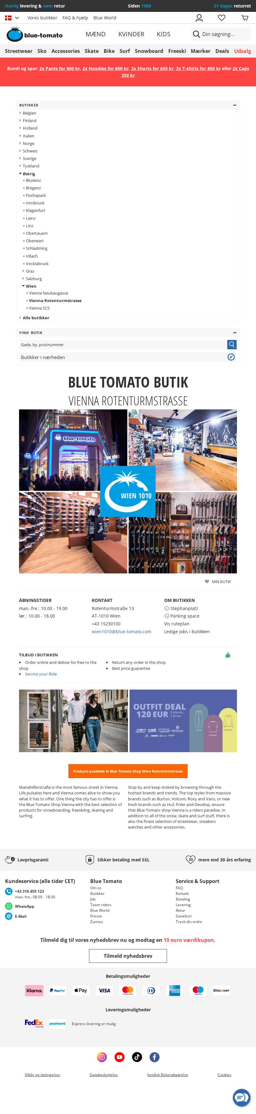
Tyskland (31, 166)
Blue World (104, 18)
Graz (30, 271)
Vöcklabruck (37, 263)
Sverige (29, 158)
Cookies (224, 1074)
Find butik (30, 332)
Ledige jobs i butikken (187, 631)
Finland (30, 120)
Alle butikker (36, 318)
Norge (28, 143)
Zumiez (96, 921)
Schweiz (30, 151)
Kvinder (131, 34)
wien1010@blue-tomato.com (121, 631)
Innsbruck (35, 203)
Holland (30, 128)
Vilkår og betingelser (42, 1074)
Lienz (31, 218)
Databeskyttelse (104, 1074)
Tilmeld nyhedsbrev (128, 955)
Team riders (100, 904)
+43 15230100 (106, 624)
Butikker (28, 105)
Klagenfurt (35, 210)
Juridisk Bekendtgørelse (167, 1074)
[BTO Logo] (44, 34)
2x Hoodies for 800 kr (105, 68)
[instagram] (102, 1057)
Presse (96, 916)
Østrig (29, 174)
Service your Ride (41, 674)
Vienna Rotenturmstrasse (55, 300)
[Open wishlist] (221, 17)
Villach (32, 256)
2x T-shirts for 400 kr (198, 68)
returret (232, 6)
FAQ (179, 888)
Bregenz (33, 188)
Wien (31, 286)
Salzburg (34, 278)
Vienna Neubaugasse (48, 293)
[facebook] (155, 1057)
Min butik (221, 581)
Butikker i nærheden (43, 357)
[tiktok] (137, 1057)
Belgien (29, 113)
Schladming (36, 248)
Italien (28, 136)
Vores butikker (42, 18)
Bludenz (33, 180)
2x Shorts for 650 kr (152, 68)
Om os (95, 888)
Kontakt (182, 893)
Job (93, 899)
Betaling (183, 899)
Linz (29, 225)
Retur (180, 910)
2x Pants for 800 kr (59, 68)
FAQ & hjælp (75, 18)
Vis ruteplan (177, 624)
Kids (163, 34)
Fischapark (36, 195)
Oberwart (35, 241)
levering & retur (35, 6)
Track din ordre (189, 921)
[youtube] (119, 1057)
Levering (183, 904)
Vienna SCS (39, 308)
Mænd (96, 34)
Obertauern (37, 233)
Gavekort (184, 916)
